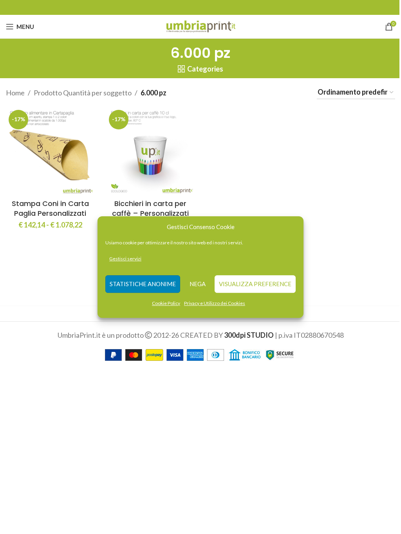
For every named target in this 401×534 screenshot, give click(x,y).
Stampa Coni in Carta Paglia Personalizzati (50, 208)
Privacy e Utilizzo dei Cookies (214, 303)
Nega (198, 284)
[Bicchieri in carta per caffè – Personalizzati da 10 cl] (150, 151)
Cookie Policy (166, 303)
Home (15, 92)
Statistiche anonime (143, 284)
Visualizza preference (255, 284)
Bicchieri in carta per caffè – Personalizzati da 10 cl (150, 213)
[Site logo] (201, 26)
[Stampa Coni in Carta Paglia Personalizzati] (50, 151)
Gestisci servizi (125, 259)
